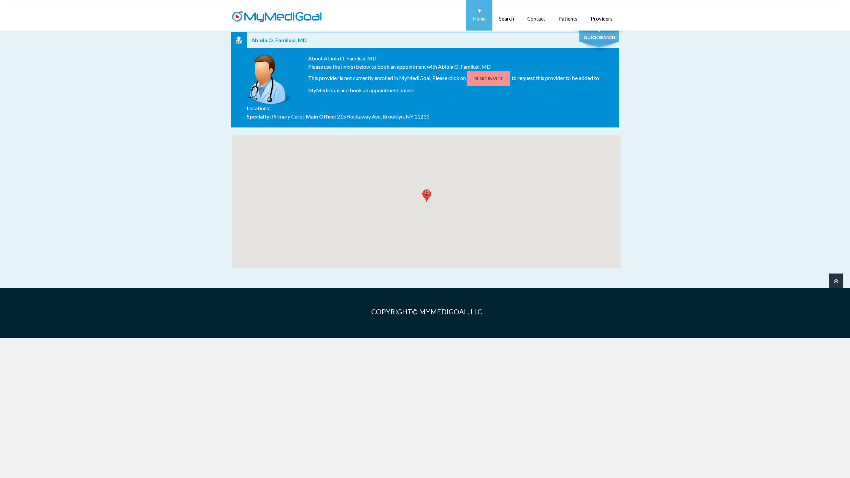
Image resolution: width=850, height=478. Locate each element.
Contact (536, 19)
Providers (602, 19)
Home (479, 19)
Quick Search (599, 37)
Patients (567, 19)
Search (506, 19)
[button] (426, 196)
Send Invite (488, 78)
